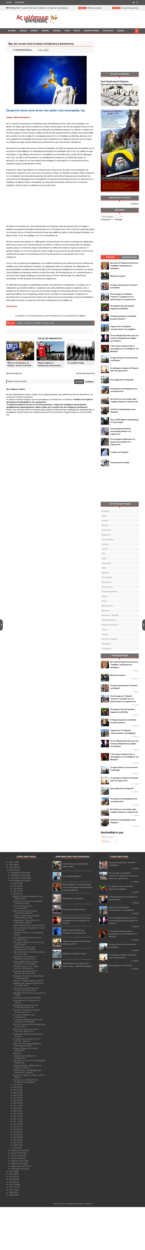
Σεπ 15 (16, 1111)
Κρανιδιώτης (106, 582)
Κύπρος (104, 601)
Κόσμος (45, 31)
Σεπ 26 (16, 894)
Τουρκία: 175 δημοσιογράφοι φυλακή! (28, 981)
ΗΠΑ (103, 554)
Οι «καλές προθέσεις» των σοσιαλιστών (24, 1016)
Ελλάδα (23, 31)
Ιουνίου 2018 (16, 1156)
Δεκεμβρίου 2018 (18, 873)
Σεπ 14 (16, 1113)
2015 (11, 1177)
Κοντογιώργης (107, 577)
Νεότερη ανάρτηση (14, 373)
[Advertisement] (99, 19)
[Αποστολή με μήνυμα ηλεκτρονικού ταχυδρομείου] (39, 50)
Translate (118, 220)
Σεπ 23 (16, 1090)
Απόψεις (56, 31)
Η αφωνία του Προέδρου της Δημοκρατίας (24, 1057)
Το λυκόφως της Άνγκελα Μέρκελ (27, 998)
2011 (11, 1187)
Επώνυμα (105, 544)
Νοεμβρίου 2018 (18, 875)
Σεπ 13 (16, 1116)
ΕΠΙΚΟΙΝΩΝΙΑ (19, 2)
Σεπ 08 (16, 1129)
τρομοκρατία (106, 648)
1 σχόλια (136, 815)
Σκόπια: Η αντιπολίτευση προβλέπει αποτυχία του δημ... (28, 902)
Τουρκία (105, 634)
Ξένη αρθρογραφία (109, 620)
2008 (11, 1195)
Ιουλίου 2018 (16, 1153)
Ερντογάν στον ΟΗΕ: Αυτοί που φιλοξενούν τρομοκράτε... (25, 1081)
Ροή (52, 323)
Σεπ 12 (16, 1119)
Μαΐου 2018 (16, 1158)
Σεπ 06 (16, 1135)
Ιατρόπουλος (106, 563)
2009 (11, 1192)
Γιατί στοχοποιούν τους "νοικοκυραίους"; (23, 907)
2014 (11, 1179)
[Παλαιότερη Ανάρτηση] (143, 625)
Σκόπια (104, 629)
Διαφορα (120, 31)
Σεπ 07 (16, 1132)
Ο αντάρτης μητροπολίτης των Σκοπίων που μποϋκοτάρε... (26, 989)
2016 (11, 1174)
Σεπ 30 (16, 883)
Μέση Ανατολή (107, 606)
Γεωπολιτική (108, 31)
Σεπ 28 (16, 888)
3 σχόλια (136, 691)
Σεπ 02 (16, 1145)
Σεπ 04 (16, 1140)
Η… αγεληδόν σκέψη (76, 363)
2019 (11, 867)
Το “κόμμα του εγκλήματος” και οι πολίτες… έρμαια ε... (26, 1040)
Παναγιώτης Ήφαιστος (110, 625)
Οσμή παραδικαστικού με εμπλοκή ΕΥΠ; (29, 925)
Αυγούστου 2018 (18, 1150)
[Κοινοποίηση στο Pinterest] (47, 50)
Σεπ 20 (16, 1098)
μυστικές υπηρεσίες (109, 639)
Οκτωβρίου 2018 (18, 878)
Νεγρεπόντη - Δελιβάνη (110, 615)
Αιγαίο (104, 516)
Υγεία (67, 31)
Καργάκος (105, 573)
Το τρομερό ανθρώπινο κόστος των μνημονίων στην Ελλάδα (27, 1021)
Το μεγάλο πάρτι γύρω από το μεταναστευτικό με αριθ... (25, 972)
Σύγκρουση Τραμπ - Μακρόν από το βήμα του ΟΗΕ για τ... (27, 1066)
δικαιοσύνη (29, 323)
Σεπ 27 (16, 891)
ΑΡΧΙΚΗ (9, 2)
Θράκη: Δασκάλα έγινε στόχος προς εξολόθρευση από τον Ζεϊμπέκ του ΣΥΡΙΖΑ (77, 920)
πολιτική (45, 323)
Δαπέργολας (106, 535)
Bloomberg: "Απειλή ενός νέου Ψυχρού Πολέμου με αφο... (28, 977)
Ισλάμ (104, 568)
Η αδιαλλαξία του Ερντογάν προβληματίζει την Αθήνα (24, 948)
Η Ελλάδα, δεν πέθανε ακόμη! (74, 954)
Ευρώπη (34, 31)
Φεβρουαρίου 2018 (19, 1166)
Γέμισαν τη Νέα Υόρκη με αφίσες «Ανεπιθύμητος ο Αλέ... (26, 917)
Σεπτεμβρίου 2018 (19, 881)
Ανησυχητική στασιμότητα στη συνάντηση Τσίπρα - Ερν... (25, 1006)
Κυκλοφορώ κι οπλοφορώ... (74, 898)
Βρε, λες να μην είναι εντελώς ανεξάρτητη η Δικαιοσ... (25, 912)
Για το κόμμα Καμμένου (72, 876)
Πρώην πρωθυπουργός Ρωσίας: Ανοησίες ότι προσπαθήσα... (26, 962)
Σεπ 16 (16, 1108)
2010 (11, 1190)
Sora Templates (68, 1204)
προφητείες (106, 644)
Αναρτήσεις (109, 837)
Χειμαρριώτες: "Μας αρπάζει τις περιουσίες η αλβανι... (26, 921)
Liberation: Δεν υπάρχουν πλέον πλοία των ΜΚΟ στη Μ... (28, 984)
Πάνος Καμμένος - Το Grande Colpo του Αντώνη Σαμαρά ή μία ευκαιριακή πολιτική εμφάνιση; (77, 887)
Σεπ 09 (16, 1127)
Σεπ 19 (16, 1100)
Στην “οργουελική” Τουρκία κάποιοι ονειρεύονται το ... (27, 938)
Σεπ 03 (16, 1142)
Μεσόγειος (106, 611)
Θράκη (104, 558)
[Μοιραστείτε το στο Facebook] (45, 50)
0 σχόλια (136, 670)
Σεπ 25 (16, 1085)
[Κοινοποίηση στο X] (43, 50)
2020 (11, 865)
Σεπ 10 (16, 1124)
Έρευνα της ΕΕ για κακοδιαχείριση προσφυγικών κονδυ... (27, 1045)
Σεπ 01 (16, 1148)
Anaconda (105, 511)
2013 (11, 1182)
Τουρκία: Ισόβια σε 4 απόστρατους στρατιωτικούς (49, 364)
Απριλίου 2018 (17, 1161)
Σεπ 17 (16, 1106)
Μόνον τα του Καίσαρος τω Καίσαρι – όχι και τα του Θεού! (19, 364)
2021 (11, 862)
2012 (11, 1184)
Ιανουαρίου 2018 (18, 1169)
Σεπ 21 (16, 1095)
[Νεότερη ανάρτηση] (1, 625)
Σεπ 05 (16, 1137)
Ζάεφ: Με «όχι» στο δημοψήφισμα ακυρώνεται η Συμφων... (27, 1071)
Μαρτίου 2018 (17, 1163)
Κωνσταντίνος (107, 587)
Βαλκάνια (105, 525)
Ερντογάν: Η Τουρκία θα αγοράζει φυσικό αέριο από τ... (26, 1011)
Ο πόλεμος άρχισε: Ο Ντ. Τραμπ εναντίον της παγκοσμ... (26, 967)
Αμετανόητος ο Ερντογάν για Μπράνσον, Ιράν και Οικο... (25, 958)
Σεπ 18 (16, 1103)
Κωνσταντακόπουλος (109, 591)
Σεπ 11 (16, 1121)
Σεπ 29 (16, 886)
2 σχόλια (136, 678)
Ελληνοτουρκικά (91, 31)
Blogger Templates (84, 1204)
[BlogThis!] (41, 50)
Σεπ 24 (16, 1087)
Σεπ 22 (16, 1093)
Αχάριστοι (17, 1053)
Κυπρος (77, 31)
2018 (11, 870)
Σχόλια (107, 841)
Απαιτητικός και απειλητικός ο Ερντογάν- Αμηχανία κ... (26, 1030)
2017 (11, 1171)
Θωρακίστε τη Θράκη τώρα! (74, 909)
